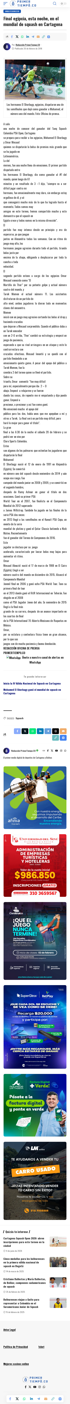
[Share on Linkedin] (27, 36)
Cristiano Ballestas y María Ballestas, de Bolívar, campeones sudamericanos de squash (24, 1282)
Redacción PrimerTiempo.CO (28, 44)
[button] (6, 3)
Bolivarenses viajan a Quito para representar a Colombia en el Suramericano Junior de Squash (21, 1303)
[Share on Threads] (55, 731)
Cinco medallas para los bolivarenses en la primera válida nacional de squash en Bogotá (24, 1262)
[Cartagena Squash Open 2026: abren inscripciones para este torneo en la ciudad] (58, 1242)
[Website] (43, 751)
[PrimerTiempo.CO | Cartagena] (23, 3)
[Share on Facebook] (11, 36)
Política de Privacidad (15, 1347)
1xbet (41, 1347)
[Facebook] (48, 751)
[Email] (38, 36)
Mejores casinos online (16, 1364)
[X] (52, 751)
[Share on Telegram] (32, 36)
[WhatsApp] (65, 751)
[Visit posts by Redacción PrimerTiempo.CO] (7, 46)
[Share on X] (17, 36)
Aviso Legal (9, 1329)
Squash (19, 718)
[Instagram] (61, 751)
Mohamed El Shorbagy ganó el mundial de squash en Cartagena (32, 691)
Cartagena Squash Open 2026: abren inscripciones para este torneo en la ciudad (23, 1242)
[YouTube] (56, 751)
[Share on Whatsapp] (22, 36)
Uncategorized (12, 11)
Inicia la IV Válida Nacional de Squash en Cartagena (32, 683)
